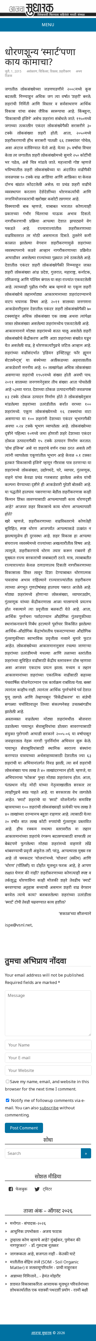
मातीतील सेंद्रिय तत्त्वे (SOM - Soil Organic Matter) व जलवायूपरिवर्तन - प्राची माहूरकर (44, 1264)
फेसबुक (20, 1189)
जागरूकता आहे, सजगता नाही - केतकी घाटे (42, 1254)
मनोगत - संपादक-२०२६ (28, 1223)
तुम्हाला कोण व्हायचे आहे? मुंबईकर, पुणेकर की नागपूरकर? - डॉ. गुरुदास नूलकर (45, 1242)
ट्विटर (46, 1189)
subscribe (49, 1108)
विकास (54, 71)
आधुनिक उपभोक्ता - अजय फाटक (36, 1231)
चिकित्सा (43, 71)
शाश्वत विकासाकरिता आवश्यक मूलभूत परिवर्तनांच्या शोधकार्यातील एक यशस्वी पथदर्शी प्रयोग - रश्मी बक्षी (49, 1286)
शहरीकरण (65, 71)
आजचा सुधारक (41, 1332)
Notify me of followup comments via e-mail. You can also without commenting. (45, 1108)
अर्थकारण (32, 71)
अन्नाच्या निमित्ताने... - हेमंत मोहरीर (35, 1276)
